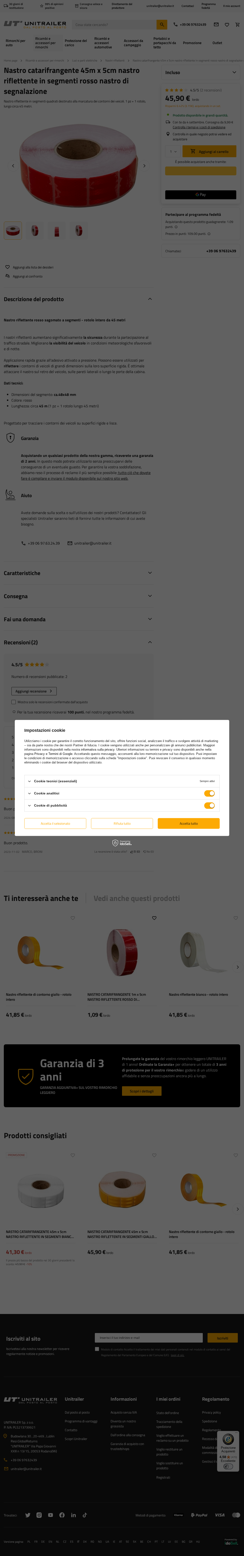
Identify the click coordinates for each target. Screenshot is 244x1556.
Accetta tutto (189, 823)
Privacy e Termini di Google (53, 754)
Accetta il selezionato (55, 823)
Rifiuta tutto (122, 823)
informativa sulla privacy (97, 749)
